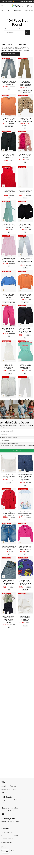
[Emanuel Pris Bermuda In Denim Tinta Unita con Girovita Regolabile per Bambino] (25, 462)
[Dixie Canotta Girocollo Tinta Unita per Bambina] (8, 177)
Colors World (5, 854)
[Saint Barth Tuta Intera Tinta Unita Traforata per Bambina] (25, 177)
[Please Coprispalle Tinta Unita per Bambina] (8, 281)
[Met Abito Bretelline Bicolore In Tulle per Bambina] (25, 141)
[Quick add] (3, 77)
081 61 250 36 (9, 839)
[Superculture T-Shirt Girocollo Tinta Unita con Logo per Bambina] (8, 105)
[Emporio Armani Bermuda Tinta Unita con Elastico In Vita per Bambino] (25, 315)
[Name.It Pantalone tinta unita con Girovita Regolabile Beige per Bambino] (25, 68)
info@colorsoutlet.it (7, 842)
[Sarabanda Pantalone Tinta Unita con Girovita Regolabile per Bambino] (25, 245)
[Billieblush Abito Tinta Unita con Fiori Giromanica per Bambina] (8, 351)
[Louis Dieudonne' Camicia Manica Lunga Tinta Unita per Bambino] (8, 387)
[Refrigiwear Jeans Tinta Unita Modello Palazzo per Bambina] (8, 68)
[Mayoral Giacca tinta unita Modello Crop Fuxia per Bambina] (25, 533)
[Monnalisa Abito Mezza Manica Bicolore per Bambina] (25, 499)
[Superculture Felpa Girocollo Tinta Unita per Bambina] (25, 281)
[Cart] (31, 6)
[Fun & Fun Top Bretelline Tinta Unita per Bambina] (8, 462)
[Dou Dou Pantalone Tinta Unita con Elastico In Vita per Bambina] (25, 387)
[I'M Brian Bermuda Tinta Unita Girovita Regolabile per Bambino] (8, 141)
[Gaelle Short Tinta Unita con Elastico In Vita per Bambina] (25, 211)
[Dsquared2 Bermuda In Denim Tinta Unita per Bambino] (8, 533)
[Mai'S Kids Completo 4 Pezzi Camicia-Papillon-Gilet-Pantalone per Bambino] (8, 603)
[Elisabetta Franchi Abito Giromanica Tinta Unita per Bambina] (25, 603)
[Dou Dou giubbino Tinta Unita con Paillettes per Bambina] (25, 105)
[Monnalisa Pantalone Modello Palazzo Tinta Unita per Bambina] (8, 245)
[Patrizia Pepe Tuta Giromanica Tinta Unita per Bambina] (8, 211)
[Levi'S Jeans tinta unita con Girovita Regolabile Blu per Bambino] (8, 567)
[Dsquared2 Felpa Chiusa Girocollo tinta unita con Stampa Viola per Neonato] (25, 567)
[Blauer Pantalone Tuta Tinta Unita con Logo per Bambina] (8, 315)
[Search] (27, 32)
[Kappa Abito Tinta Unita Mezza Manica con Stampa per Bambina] (25, 351)
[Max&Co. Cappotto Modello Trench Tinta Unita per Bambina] (8, 499)
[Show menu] (2, 6)
